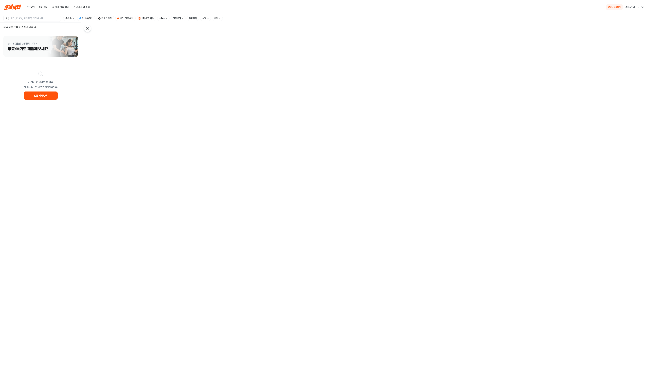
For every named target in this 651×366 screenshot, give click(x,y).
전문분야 (177, 18)
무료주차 (193, 18)
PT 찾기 (30, 7)
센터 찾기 (43, 7)
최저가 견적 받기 (60, 7)
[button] (40, 46)
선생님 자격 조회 (81, 7)
